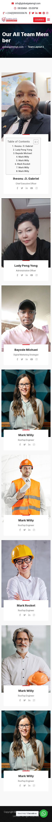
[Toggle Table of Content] (34, 141)
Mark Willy (23, 157)
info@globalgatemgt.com (27, 3)
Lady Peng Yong (23, 149)
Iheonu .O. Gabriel (24, 146)
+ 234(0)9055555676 (16, 13)
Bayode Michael (23, 153)
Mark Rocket (23, 164)
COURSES (39, 20)
